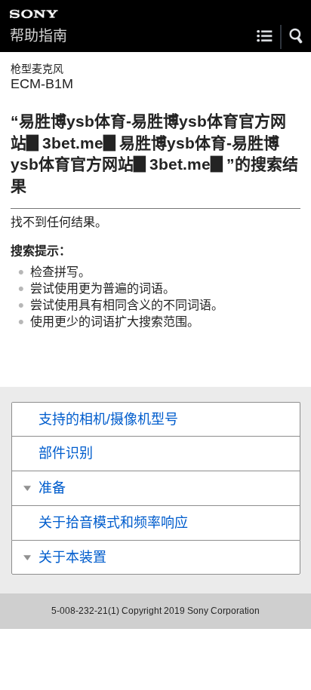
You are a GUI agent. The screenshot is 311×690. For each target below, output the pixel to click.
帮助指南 (38, 36)
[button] (296, 36)
